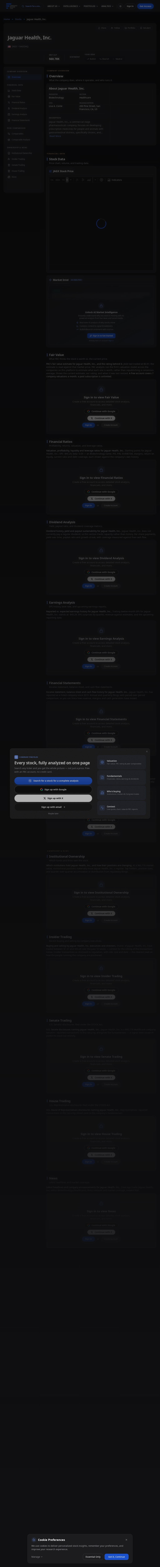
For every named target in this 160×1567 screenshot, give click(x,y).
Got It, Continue (116, 1556)
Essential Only (93, 1556)
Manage (35, 1556)
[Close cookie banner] (126, 1540)
